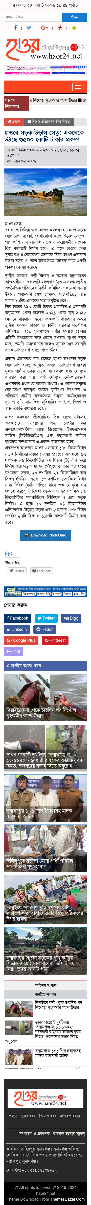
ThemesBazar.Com (67, 1199)
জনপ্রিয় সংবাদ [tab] (45, 994)
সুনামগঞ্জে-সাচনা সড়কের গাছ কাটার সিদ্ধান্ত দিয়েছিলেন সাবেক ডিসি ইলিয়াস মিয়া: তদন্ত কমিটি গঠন (42, 964)
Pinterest (57, 640)
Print (15, 651)
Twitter (48, 618)
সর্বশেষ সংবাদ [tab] (45, 985)
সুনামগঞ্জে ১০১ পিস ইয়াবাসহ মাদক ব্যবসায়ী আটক (39, 814)
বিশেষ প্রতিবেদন (43, 121)
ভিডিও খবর (48, 1116)
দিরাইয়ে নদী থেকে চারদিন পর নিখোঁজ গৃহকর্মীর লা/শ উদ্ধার (41, 713)
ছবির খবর (28, 1116)
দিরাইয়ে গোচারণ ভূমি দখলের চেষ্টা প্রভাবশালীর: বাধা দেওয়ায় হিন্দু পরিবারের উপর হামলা (44, 913)
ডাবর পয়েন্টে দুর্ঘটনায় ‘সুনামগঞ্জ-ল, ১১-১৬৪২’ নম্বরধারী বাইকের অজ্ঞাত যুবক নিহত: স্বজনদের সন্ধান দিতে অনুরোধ (44, 760)
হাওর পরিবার (70, 1116)
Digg (73, 618)
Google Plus (23, 640)
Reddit (46, 629)
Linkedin (18, 629)
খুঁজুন (74, 17)
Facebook (18, 618)
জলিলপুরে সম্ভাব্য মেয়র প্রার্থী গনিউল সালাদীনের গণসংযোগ (39, 864)
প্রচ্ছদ (15, 121)
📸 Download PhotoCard (45, 535)
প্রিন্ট (8, 554)
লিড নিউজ (63, 121)
